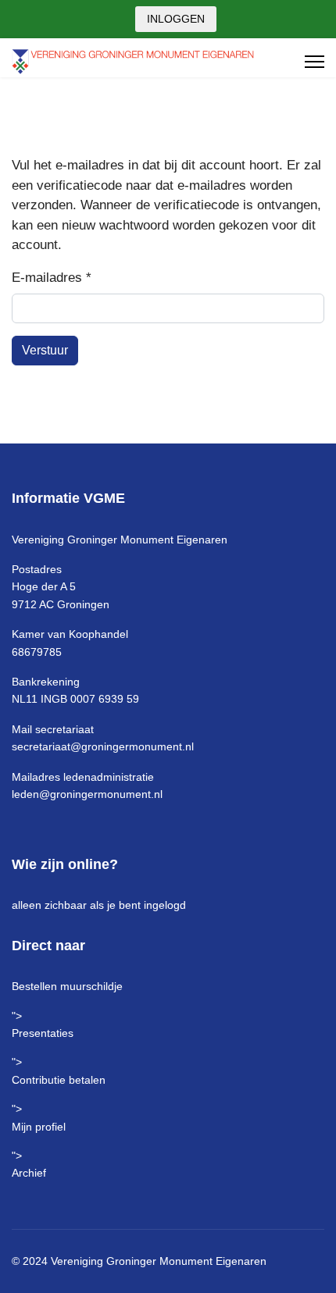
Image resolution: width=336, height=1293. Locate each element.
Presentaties (42, 1033)
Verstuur (45, 350)
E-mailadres (51, 277)
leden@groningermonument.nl (87, 794)
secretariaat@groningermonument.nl (103, 746)
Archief (29, 1173)
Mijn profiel (39, 1126)
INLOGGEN (176, 18)
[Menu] (314, 61)
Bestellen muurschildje (67, 986)
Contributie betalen (58, 1080)
